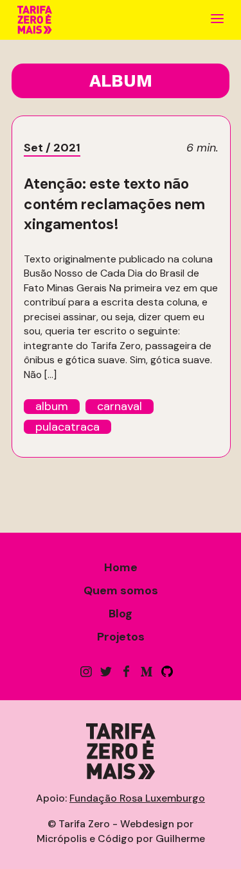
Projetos (121, 636)
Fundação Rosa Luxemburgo (137, 798)
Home (121, 567)
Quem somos (121, 590)
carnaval (119, 406)
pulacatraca (67, 427)
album (51, 406)
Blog (120, 613)
